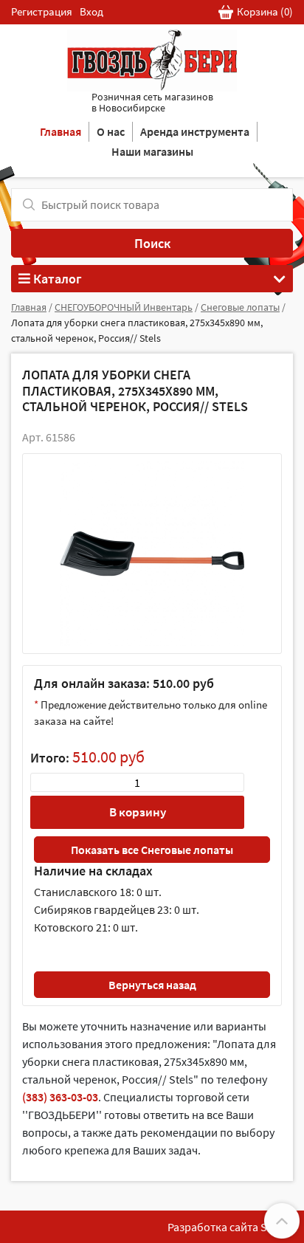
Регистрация (41, 11)
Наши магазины (152, 151)
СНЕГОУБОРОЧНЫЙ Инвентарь (124, 307)
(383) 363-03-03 (60, 1096)
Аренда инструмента (194, 131)
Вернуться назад (152, 984)
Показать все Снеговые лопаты (152, 849)
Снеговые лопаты (240, 307)
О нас (111, 131)
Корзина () (265, 11)
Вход (91, 11)
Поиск (152, 243)
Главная (60, 131)
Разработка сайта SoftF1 (230, 1226)
